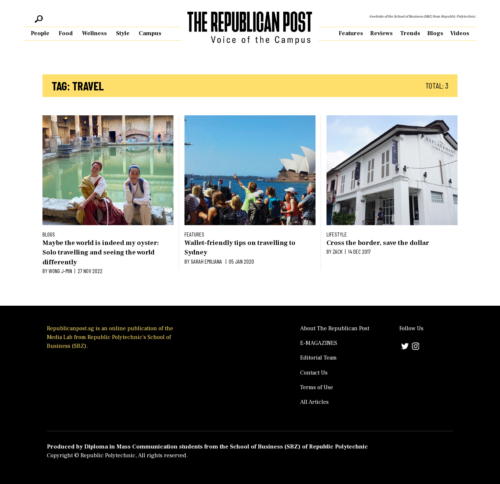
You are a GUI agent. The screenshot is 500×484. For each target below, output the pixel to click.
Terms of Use (316, 387)
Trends (410, 33)
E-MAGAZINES (318, 343)
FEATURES (194, 234)
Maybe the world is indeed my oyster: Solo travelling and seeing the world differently (100, 253)
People (40, 33)
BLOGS (48, 234)
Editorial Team (318, 357)
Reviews (381, 33)
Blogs (435, 33)
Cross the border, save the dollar (378, 243)
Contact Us (314, 372)
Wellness (94, 33)
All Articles (314, 402)
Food (66, 33)
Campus (150, 33)
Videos (459, 33)
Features (351, 33)
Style (123, 33)
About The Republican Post (334, 328)
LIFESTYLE (337, 234)
